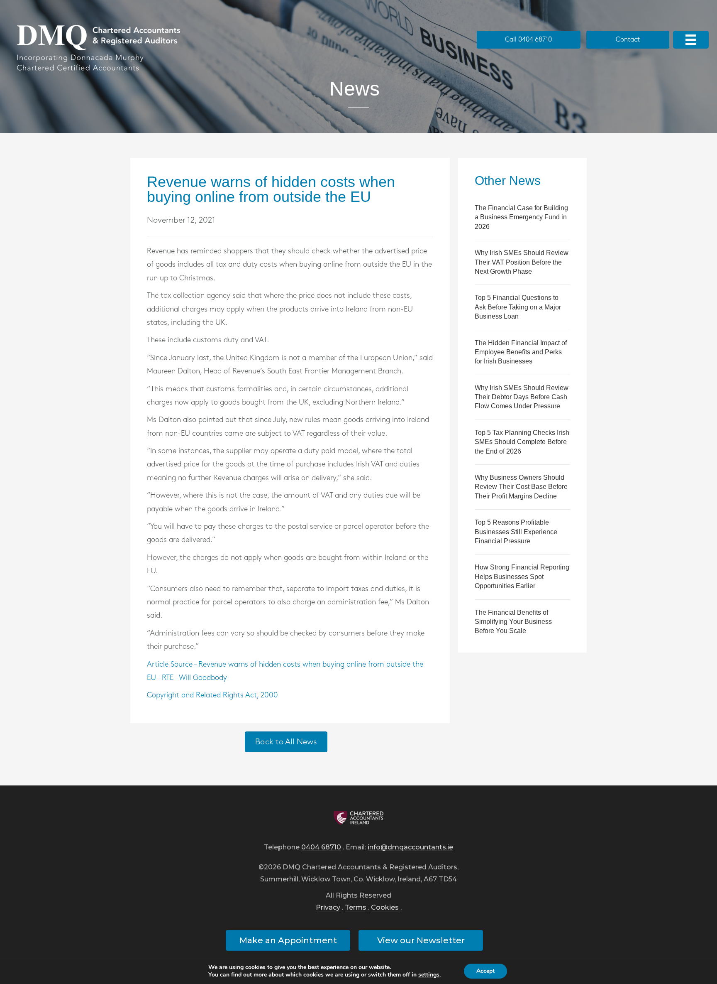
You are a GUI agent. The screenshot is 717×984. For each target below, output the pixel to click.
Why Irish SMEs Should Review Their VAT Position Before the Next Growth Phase (521, 262)
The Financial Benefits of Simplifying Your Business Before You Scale (513, 622)
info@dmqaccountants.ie (410, 847)
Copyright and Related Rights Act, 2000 (212, 695)
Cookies (385, 907)
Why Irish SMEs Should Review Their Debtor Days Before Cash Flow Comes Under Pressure (521, 397)
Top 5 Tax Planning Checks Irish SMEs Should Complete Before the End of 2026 (522, 442)
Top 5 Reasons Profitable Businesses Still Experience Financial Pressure (516, 532)
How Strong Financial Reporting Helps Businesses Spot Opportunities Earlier (522, 576)
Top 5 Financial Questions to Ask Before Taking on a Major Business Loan (518, 307)
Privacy (328, 907)
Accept (485, 971)
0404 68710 (321, 847)
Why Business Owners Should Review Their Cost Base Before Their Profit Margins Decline (521, 487)
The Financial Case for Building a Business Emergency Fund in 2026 (521, 217)
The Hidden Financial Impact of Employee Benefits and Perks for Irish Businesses (521, 352)
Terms (355, 907)
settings (428, 975)
